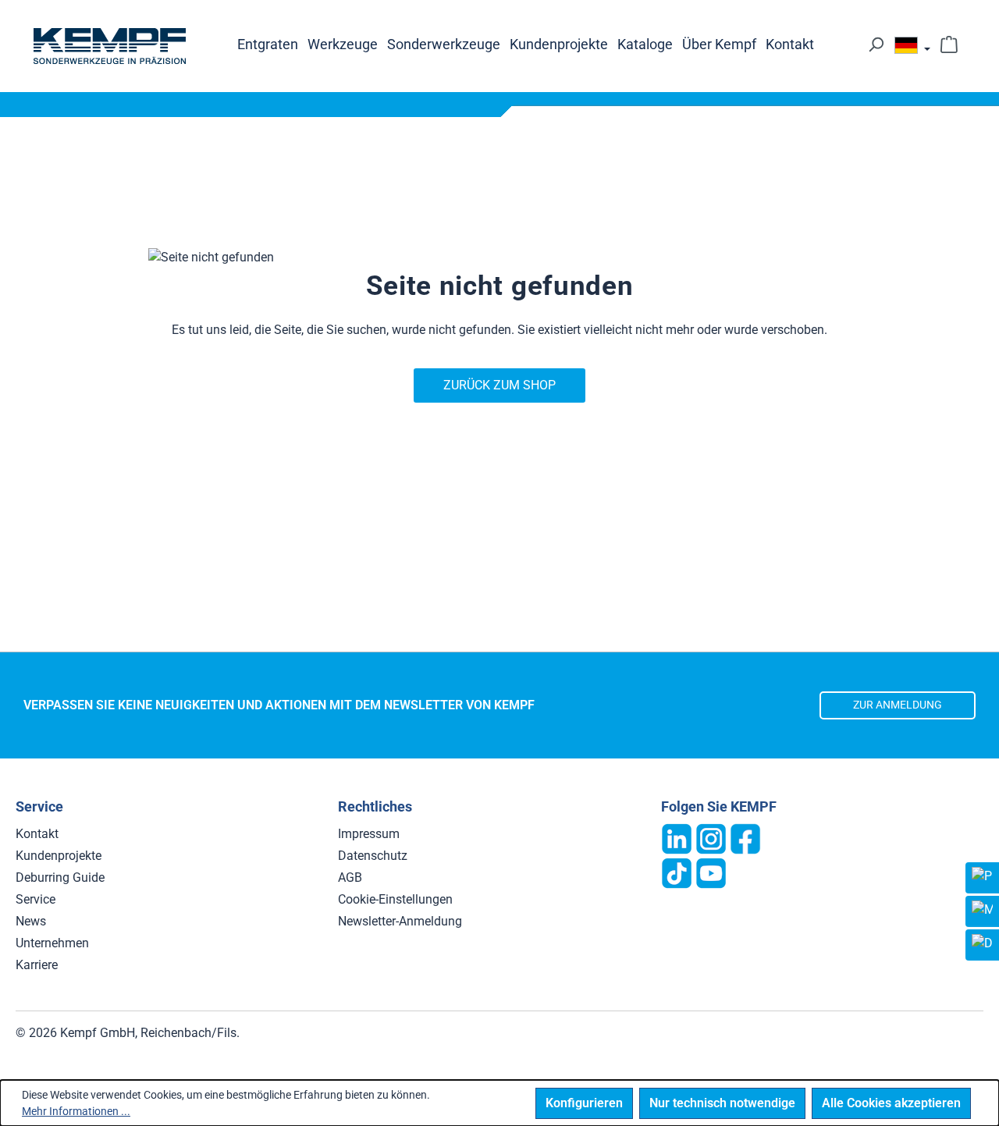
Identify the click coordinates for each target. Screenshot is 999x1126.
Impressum (369, 833)
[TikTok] (676, 872)
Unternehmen (52, 943)
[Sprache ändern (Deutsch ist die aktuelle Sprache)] (912, 49)
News (31, 921)
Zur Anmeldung (897, 705)
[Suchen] (875, 44)
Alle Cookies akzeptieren (891, 1103)
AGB (350, 877)
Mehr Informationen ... (76, 1111)
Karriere (37, 964)
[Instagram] (711, 837)
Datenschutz (372, 855)
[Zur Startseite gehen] (109, 46)
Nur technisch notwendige (722, 1103)
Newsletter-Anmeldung (400, 921)
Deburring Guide (60, 877)
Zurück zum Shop (499, 385)
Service (35, 899)
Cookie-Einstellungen (395, 899)
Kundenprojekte (58, 855)
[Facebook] (745, 837)
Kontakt (37, 833)
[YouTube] (711, 872)
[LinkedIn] (676, 837)
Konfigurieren (584, 1103)
